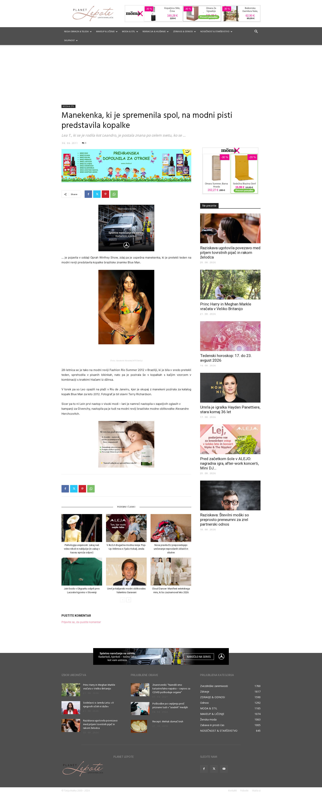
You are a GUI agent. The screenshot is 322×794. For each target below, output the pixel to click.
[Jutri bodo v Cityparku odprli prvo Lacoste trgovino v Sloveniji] (81, 572)
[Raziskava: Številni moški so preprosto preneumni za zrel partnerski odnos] (230, 495)
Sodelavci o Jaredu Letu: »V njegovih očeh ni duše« (98, 705)
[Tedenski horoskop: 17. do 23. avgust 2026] (230, 336)
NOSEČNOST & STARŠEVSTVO (214, 32)
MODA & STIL (128, 32)
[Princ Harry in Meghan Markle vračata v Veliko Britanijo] (230, 284)
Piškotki (244, 790)
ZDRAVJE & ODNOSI (183, 32)
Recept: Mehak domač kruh (167, 722)
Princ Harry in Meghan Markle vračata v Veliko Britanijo (225, 306)
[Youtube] (224, 769)
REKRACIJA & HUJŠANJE (154, 32)
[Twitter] (97, 194)
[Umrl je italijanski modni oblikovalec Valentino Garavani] (126, 572)
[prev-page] (122, 599)
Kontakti (232, 790)
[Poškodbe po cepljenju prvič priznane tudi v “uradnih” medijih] (140, 708)
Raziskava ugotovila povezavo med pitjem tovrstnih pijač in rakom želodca (230, 252)
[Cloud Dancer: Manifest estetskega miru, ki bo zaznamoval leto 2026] (171, 572)
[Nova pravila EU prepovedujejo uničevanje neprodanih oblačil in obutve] (171, 528)
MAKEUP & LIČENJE (105, 32)
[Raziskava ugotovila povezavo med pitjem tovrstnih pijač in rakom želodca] (230, 228)
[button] (256, 32)
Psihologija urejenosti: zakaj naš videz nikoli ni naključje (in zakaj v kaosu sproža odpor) (82, 549)
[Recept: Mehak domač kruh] (139, 726)
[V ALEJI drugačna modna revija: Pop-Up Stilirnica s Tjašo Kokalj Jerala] (126, 528)
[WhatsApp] (114, 194)
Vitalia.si (256, 790)
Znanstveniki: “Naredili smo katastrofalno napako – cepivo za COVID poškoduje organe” (171, 689)
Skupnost (69, 40)
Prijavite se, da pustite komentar (81, 622)
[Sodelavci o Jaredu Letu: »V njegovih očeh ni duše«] (70, 707)
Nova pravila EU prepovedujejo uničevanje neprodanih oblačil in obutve (171, 549)
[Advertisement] (161, 77)
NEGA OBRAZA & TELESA (76, 32)
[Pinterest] (105, 194)
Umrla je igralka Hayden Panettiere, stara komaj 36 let (230, 409)
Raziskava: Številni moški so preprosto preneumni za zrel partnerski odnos (224, 520)
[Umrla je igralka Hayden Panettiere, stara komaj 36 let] (230, 388)
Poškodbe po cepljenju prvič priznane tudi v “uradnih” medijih (170, 706)
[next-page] (128, 599)
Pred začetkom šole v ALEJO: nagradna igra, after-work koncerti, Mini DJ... (229, 463)
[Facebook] (88, 194)
